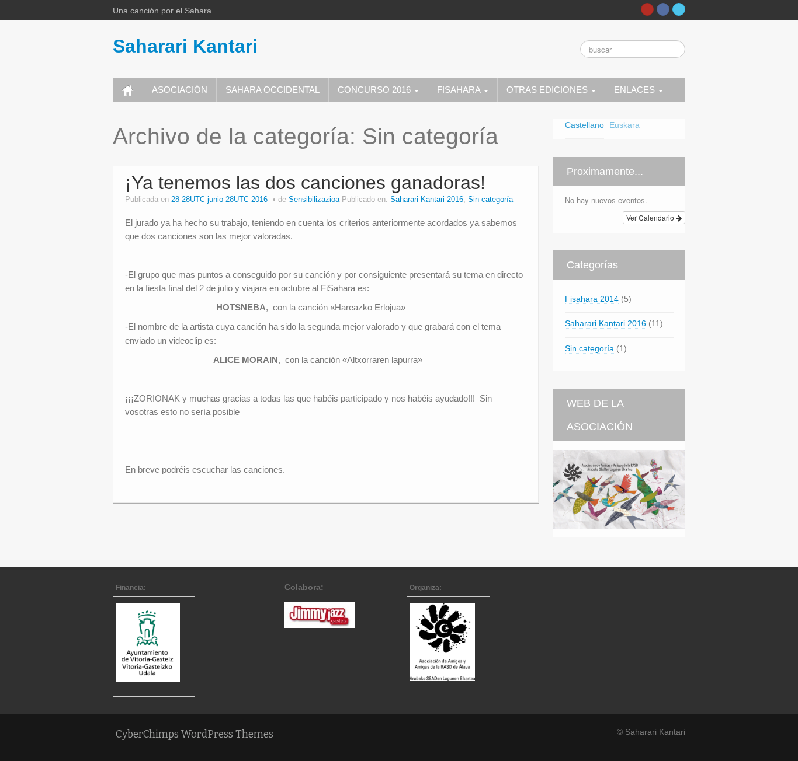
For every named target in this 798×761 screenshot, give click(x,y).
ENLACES (635, 90)
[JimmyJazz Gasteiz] (325, 615)
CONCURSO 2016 (375, 90)
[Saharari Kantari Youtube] (647, 9)
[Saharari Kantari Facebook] (663, 9)
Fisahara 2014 (592, 298)
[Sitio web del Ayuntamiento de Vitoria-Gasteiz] (154, 642)
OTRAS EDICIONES (548, 90)
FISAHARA (460, 90)
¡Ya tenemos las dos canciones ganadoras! (305, 182)
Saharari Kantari (185, 46)
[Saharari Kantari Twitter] (678, 9)
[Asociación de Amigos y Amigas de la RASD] (448, 642)
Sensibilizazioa (314, 200)
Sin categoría (490, 200)
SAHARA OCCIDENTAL (272, 90)
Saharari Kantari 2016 (426, 200)
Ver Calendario (651, 217)
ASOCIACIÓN (179, 90)
